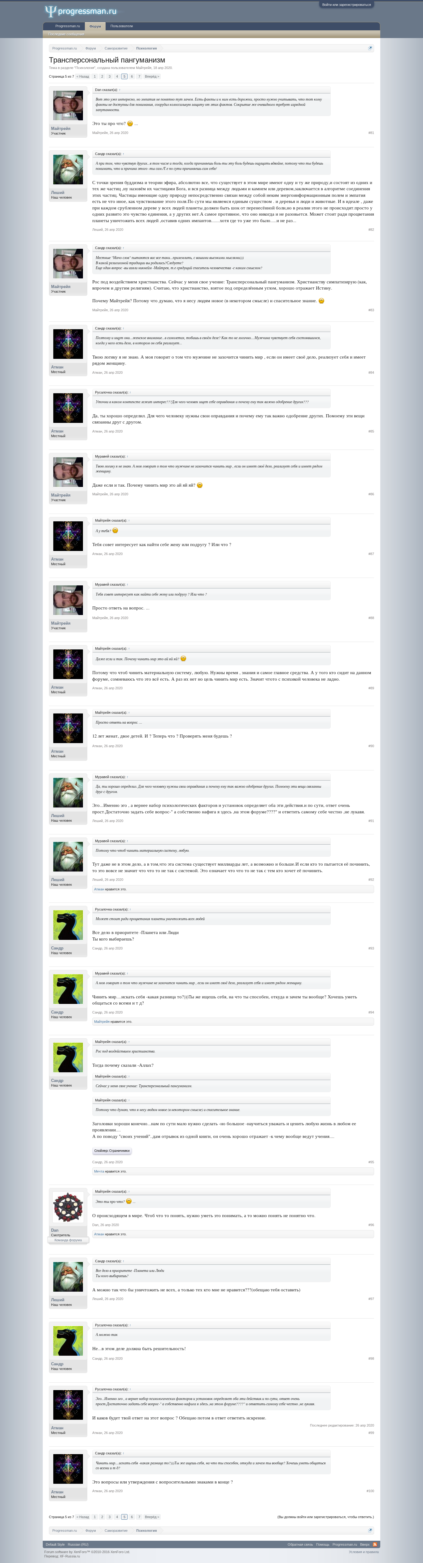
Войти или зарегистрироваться (346, 4)
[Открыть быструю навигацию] (370, 48)
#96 (371, 1225)
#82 (371, 229)
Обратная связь (300, 1544)
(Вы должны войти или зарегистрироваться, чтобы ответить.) (325, 1517)
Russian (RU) (78, 1544)
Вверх (365, 1544)
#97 (371, 1299)
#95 (371, 1162)
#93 (371, 948)
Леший (57, 192)
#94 (371, 1012)
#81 (371, 133)
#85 (371, 431)
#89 (371, 688)
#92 (371, 879)
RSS (375, 1544)
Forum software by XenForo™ (87, 1552)
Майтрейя (143, 68)
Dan (55, 1230)
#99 (371, 1433)
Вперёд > (152, 76)
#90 (371, 746)
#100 (370, 1491)
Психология (85, 68)
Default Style (55, 1544)
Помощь (322, 1544)
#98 (371, 1358)
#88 (371, 618)
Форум (95, 26)
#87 (371, 554)
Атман (57, 367)
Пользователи (122, 26)
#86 (371, 494)
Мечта (99, 1171)
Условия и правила (364, 1552)
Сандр (57, 948)
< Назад (82, 76)
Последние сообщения (66, 34)
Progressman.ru (67, 26)
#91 (371, 821)
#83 (371, 310)
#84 (371, 372)
